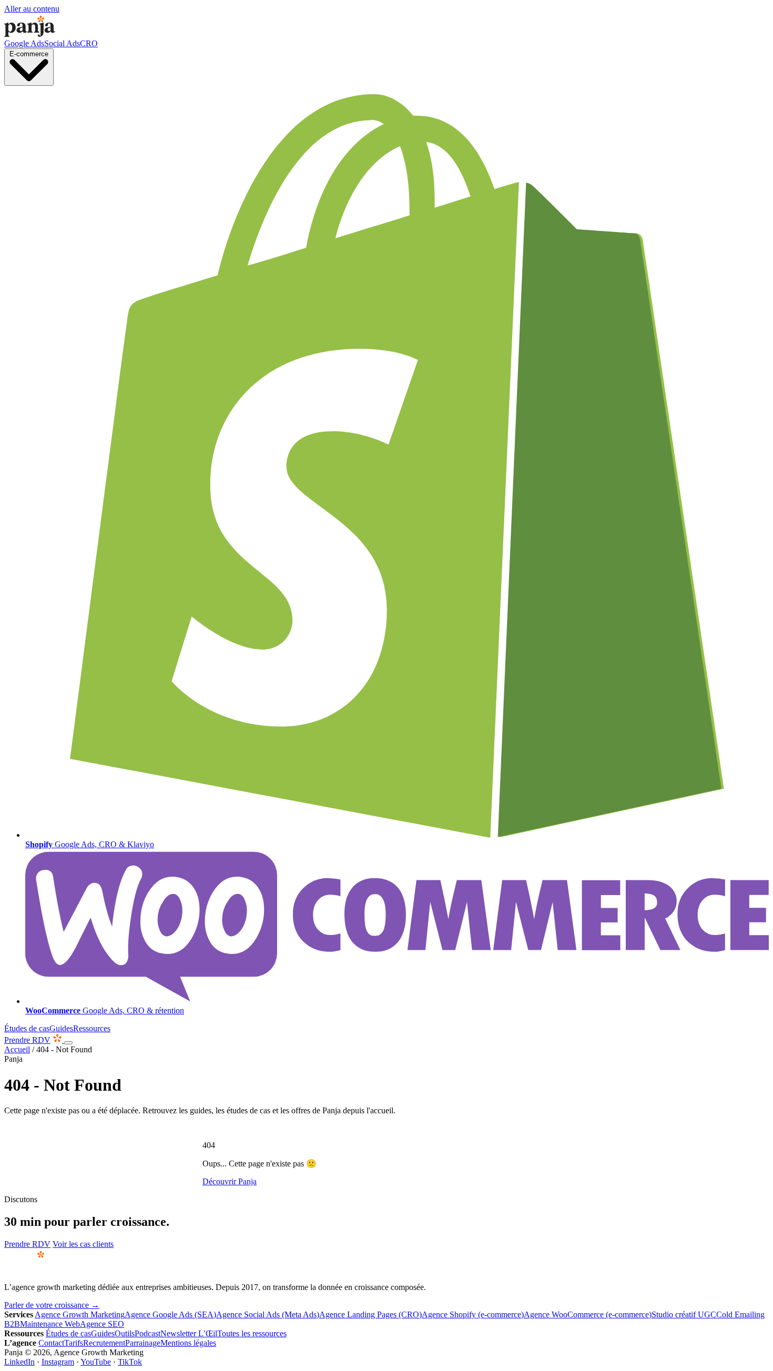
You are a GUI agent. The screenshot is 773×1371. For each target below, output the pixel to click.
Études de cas (26, 1028)
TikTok (130, 1361)
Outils (125, 1333)
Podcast (147, 1333)
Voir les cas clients (83, 1244)
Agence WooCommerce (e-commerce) (588, 1314)
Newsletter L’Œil (188, 1333)
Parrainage (142, 1342)
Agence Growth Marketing (80, 1314)
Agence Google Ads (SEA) (170, 1314)
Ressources (91, 1028)
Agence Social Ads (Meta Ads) (267, 1314)
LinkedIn (19, 1361)
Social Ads (62, 43)
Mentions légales (188, 1342)
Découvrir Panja (229, 1181)
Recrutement (104, 1342)
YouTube (95, 1361)
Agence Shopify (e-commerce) (473, 1314)
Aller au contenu (31, 8)
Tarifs (73, 1342)
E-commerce (28, 54)
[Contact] (58, 1039)
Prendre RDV (27, 1039)
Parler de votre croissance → (51, 1305)
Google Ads (24, 43)
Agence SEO (102, 1323)
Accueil (17, 1049)
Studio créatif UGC (684, 1314)
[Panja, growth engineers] (29, 33)
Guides (61, 1028)
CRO (89, 43)
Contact (51, 1342)
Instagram (58, 1361)
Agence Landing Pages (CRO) (370, 1314)
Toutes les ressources (252, 1333)
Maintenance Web (50, 1323)
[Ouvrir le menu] (68, 1042)
